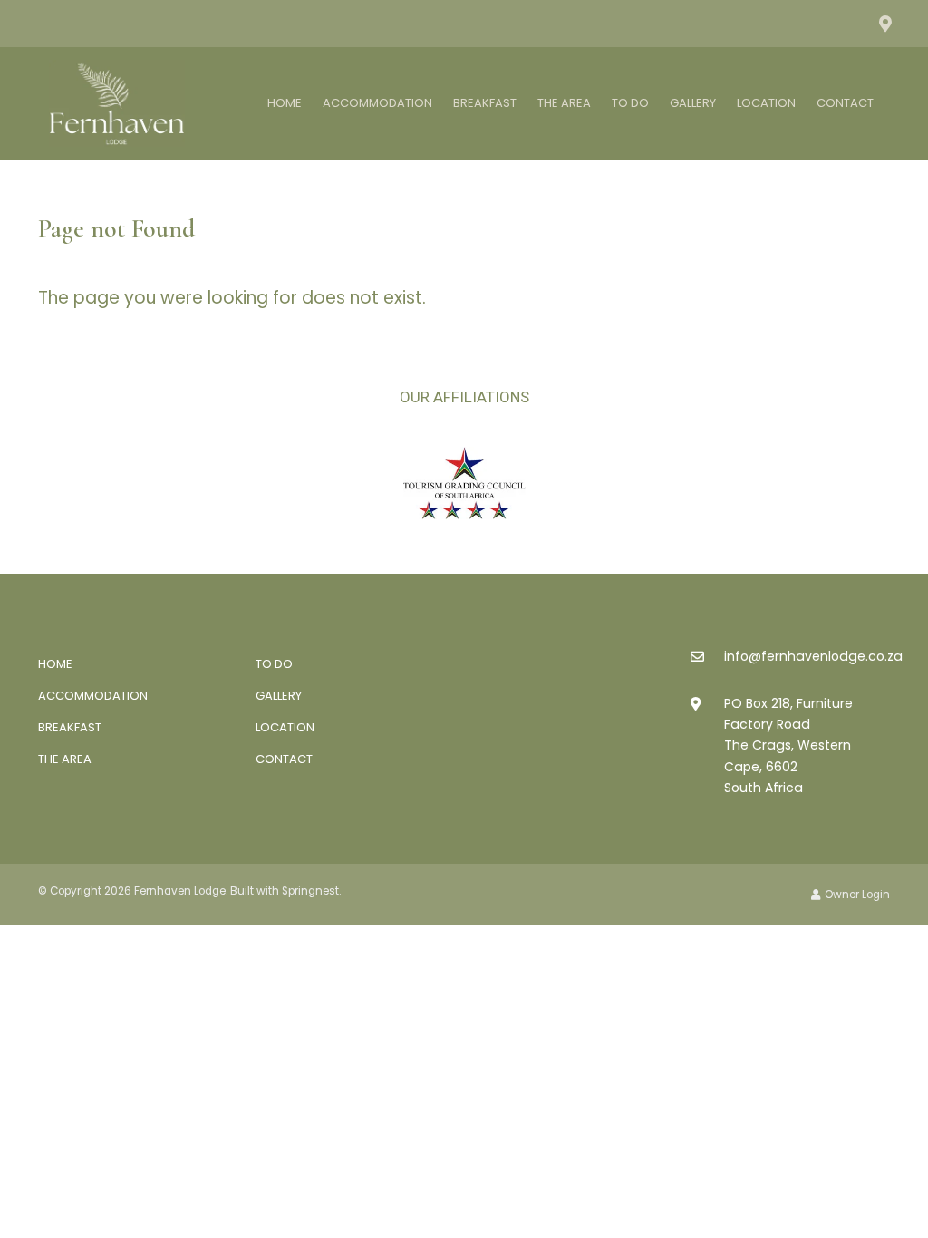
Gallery (693, 102)
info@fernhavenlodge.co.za (813, 656)
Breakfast (485, 102)
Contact (845, 102)
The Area (564, 102)
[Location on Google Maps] (884, 22)
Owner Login (856, 894)
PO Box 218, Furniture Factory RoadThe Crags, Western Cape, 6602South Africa (788, 745)
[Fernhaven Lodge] (117, 102)
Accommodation (377, 102)
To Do (630, 102)
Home (284, 102)
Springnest (310, 891)
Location (766, 102)
